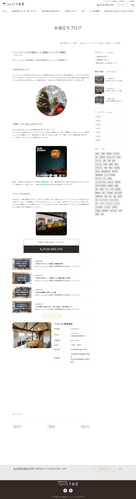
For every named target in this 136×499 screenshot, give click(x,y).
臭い (97, 203)
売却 (106, 196)
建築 (106, 168)
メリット (102, 203)
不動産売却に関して (102, 57)
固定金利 (118, 189)
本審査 (116, 186)
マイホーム (116, 154)
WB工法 (97, 171)
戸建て (118, 157)
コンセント (107, 207)
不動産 (103, 154)
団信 (97, 189)
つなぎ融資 (110, 193)
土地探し (115, 207)
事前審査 (110, 186)
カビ (104, 178)
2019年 (98, 140)
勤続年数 (118, 182)
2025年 (98, 117)
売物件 (119, 196)
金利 (103, 193)
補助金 (116, 164)
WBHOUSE (114, 171)
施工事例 (117, 168)
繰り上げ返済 (118, 193)
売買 (109, 161)
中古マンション (111, 157)
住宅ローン (110, 182)
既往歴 (102, 189)
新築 (120, 211)
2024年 (98, 121)
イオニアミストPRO (101, 182)
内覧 (97, 200)
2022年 (98, 128)
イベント (117, 203)
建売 (104, 161)
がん (107, 189)
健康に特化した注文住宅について (106, 63)
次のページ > (85, 427)
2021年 (98, 132)
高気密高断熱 (99, 175)
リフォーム (98, 164)
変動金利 (98, 193)
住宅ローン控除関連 (101, 186)
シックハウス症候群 (110, 175)
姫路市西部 (105, 211)
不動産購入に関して (102, 60)
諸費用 (111, 164)
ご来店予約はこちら (122, 5)
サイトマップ (93, 477)
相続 (115, 196)
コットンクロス (104, 200)
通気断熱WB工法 (106, 171)
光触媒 (109, 178)
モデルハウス (99, 168)
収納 (102, 214)
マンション (98, 161)
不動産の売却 (99, 196)
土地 (97, 157)
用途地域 (109, 154)
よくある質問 (99, 207)
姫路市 (97, 154)
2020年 (98, 136)
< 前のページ (17, 427)
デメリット (110, 203)
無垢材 (97, 214)
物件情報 (98, 211)
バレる (112, 189)
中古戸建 (102, 157)
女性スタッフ (113, 211)
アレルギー (98, 178)
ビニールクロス (114, 200)
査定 (110, 196)
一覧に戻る (51, 427)
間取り (111, 168)
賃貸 (113, 161)
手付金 (105, 164)
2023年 (98, 124)
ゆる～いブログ (16, 414)
